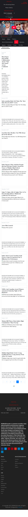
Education (3, 459)
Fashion (2, 477)
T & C (2, 493)
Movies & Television (19, 463)
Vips (2, 465)
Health (2, 479)
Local (2, 463)
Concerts (17, 459)
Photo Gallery (9, 7)
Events (9, 45)
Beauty (2, 475)
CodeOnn (20, 507)
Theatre (16, 467)
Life (16, 42)
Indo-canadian (4, 461)
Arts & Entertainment (7, 42)
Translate (10, 17)
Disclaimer (3, 485)
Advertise (9, 1)
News (8, 39)
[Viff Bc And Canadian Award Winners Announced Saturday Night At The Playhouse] (14, 301)
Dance (16, 461)
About (2, 491)
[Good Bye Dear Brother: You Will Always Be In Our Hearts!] (14, 143)
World (2, 467)
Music (16, 465)
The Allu (21, 45)
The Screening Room (9, 4)
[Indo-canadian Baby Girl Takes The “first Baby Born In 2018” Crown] (14, 111)
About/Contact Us (8, 10)
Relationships (3, 483)
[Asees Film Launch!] (14, 234)
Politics (14, 39)
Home (3, 39)
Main (2, 469)
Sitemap (2, 489)
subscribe (23, 412)
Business (22, 42)
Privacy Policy (4, 487)
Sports (3, 45)
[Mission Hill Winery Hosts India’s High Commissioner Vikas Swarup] (14, 331)
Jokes (2, 481)
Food (15, 45)
